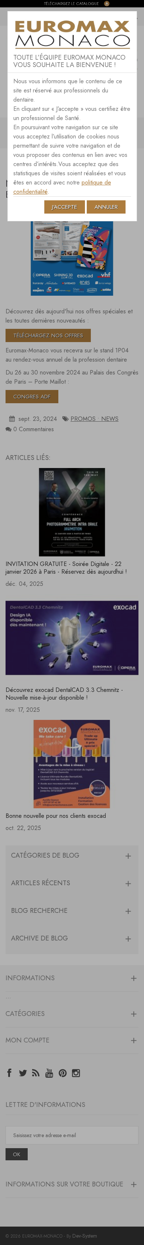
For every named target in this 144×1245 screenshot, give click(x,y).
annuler (106, 207)
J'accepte (64, 207)
